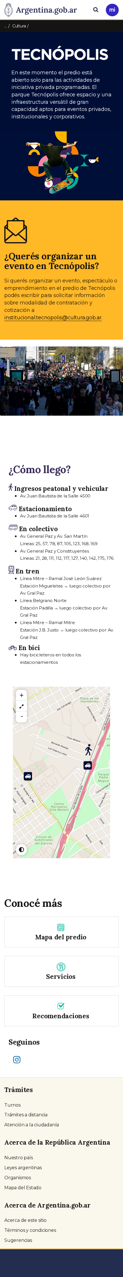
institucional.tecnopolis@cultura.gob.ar (53, 317)
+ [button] (21, 695)
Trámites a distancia (25, 1114)
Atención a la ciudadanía (31, 1124)
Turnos (12, 1105)
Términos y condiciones (30, 1230)
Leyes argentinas (23, 1167)
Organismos (17, 1177)
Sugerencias (18, 1240)
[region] (21, 706)
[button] (9, 386)
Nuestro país (18, 1157)
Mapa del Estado (22, 1187)
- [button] (22, 716)
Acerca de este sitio (25, 1220)
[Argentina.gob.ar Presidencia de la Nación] (42, 9)
